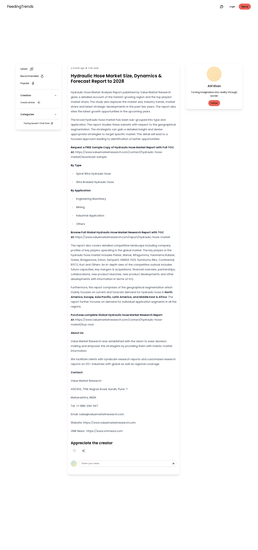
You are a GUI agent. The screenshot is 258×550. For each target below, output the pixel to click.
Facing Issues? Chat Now (37, 123)
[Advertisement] (129, 38)
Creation (25, 95)
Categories (27, 114)
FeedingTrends (20, 6)
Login (232, 6)
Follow (214, 103)
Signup (244, 6)
